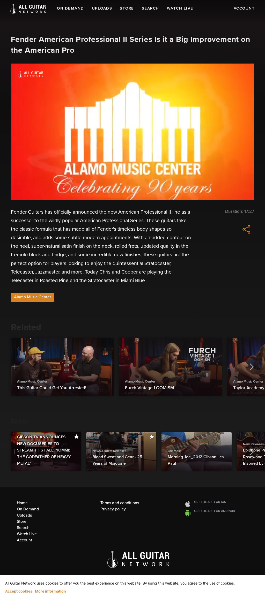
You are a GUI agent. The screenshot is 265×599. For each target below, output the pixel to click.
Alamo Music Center (32, 297)
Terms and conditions (119, 502)
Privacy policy (113, 509)
